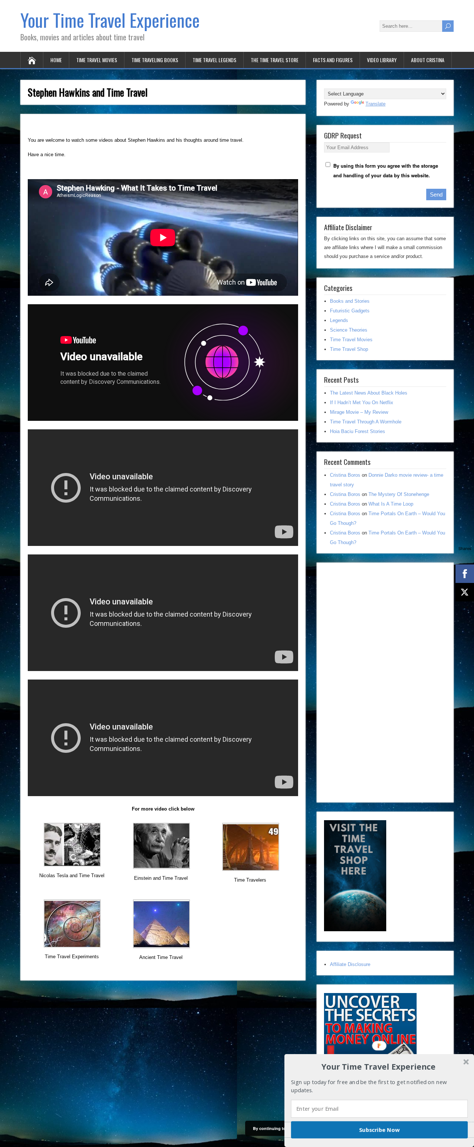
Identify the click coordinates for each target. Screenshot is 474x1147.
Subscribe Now (379, 1129)
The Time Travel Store (274, 60)
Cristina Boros (345, 475)
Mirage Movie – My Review (359, 412)
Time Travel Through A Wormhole (365, 422)
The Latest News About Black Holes (368, 393)
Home (56, 60)
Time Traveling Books (154, 60)
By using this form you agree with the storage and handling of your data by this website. (385, 170)
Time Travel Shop (349, 349)
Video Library (382, 60)
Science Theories (348, 330)
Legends (339, 320)
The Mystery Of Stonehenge (398, 494)
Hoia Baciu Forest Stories (357, 431)
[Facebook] (464, 573)
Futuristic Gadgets (350, 310)
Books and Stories (350, 301)
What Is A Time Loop (390, 504)
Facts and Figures (333, 60)
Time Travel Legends (214, 60)
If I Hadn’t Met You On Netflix (361, 402)
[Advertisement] (379, 681)
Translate (375, 104)
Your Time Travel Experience (110, 20)
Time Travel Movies (96, 60)
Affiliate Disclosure (350, 964)
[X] (464, 592)
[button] (378, 1066)
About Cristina (427, 60)
